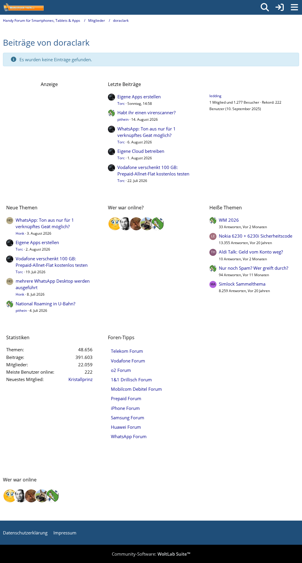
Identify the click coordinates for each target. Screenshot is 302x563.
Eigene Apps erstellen (139, 97)
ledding (215, 95)
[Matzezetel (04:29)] (136, 224)
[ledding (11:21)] (115, 224)
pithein (123, 119)
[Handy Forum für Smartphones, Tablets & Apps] (23, 7)
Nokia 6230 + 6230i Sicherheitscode (255, 236)
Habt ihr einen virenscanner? (146, 112)
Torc (121, 103)
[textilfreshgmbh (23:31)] (147, 224)
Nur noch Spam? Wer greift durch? (253, 268)
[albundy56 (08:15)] (126, 224)
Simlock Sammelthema (242, 284)
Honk (20, 233)
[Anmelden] (279, 7)
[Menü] (294, 7)
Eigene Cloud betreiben (140, 151)
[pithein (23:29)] (157, 224)
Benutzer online (226, 84)
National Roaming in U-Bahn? (45, 304)
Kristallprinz (80, 379)
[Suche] (265, 7)
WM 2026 (229, 220)
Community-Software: (151, 554)
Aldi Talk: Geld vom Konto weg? (251, 252)
